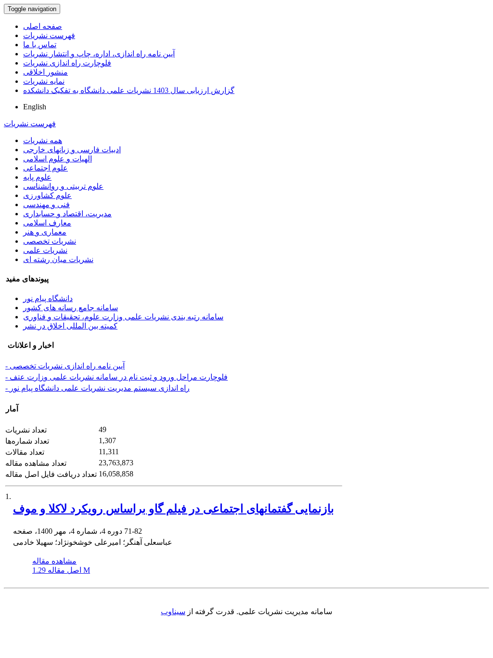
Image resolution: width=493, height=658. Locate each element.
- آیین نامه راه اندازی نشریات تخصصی (65, 366)
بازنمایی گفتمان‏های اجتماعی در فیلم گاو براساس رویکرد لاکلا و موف (173, 508)
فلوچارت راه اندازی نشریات (67, 63)
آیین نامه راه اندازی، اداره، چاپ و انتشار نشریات (99, 54)
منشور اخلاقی (45, 72)
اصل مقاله (61, 570)
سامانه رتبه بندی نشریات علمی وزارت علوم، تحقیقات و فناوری (123, 317)
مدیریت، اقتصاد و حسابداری (67, 214)
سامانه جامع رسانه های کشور (70, 307)
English (34, 107)
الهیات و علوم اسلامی (57, 159)
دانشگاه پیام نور (48, 298)
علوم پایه (37, 177)
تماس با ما (39, 44)
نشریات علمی (45, 250)
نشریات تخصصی (49, 241)
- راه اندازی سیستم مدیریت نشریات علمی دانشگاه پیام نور (97, 388)
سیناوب (173, 611)
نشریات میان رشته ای (58, 259)
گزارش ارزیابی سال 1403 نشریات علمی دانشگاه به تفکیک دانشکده (128, 90)
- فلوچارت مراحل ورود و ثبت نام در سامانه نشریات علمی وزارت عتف (116, 377)
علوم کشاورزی (47, 195)
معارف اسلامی (47, 223)
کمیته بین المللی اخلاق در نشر (70, 326)
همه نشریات (42, 140)
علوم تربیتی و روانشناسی (63, 186)
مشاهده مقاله (54, 561)
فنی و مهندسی (46, 204)
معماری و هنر (44, 232)
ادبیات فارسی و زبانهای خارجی (72, 149)
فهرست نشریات (49, 35)
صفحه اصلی (42, 26)
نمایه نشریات (44, 81)
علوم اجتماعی (45, 168)
